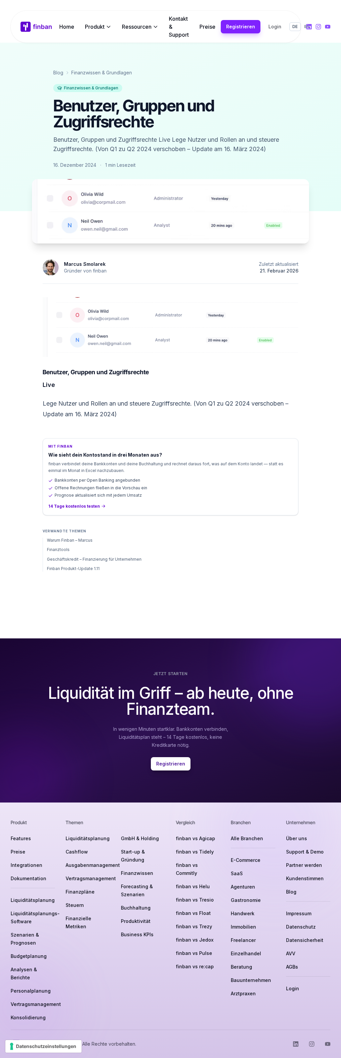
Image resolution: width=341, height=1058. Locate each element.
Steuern (75, 905)
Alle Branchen (247, 838)
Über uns (296, 838)
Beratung (241, 967)
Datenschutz (301, 927)
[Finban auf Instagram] (318, 26)
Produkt (95, 26)
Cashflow (77, 852)
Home (66, 26)
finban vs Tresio (195, 900)
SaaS (237, 873)
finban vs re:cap (195, 966)
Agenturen (243, 887)
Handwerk (242, 913)
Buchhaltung (136, 908)
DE (295, 26)
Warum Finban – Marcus (70, 540)
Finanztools (58, 549)
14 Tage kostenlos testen (74, 506)
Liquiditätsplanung (33, 900)
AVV (290, 953)
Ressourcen (137, 26)
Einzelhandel (246, 953)
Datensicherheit (304, 940)
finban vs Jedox (194, 940)
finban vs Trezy (194, 926)
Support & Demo (305, 852)
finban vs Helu (193, 886)
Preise (207, 26)
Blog (58, 72)
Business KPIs (137, 934)
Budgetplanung (29, 956)
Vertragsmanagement (36, 1004)
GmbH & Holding (140, 838)
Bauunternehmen (251, 980)
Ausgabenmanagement (93, 865)
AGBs (292, 967)
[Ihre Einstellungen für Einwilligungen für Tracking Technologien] (43, 1046)
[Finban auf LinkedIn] (309, 26)
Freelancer (243, 940)
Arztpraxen (243, 993)
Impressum (298, 913)
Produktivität (136, 921)
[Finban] (36, 26)
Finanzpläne (80, 892)
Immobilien (243, 927)
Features (21, 838)
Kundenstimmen (305, 878)
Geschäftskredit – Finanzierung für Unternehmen (94, 559)
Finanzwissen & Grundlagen (101, 72)
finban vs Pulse (194, 953)
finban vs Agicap (195, 838)
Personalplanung (31, 991)
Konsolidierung (28, 1017)
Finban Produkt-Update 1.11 (73, 568)
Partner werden (304, 865)
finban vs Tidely (195, 852)
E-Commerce (245, 860)
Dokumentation (28, 878)
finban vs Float (193, 913)
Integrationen (26, 865)
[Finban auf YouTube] (327, 26)
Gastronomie (246, 900)
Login (274, 26)
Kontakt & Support (179, 26)
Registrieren (240, 26)
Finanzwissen (137, 873)
